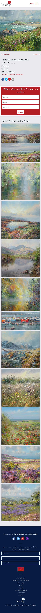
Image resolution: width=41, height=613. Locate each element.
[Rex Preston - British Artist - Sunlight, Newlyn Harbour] (20, 321)
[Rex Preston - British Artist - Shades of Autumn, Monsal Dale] (20, 294)
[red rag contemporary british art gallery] (6, 3)
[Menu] (37, 3)
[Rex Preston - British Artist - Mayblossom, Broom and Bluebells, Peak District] (20, 502)
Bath (31, 534)
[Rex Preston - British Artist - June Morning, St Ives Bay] (20, 152)
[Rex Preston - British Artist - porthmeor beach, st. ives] (20, 30)
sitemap (20, 589)
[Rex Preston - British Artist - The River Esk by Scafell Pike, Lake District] (20, 349)
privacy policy (21, 594)
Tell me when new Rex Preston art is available (20, 91)
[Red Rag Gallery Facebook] (13, 538)
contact (21, 587)
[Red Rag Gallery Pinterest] (22, 538)
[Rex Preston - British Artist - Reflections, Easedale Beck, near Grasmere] (20, 258)
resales (23, 585)
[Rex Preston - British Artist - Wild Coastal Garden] (20, 388)
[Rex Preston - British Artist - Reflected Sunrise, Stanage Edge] (20, 220)
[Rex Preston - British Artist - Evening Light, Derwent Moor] (20, 133)
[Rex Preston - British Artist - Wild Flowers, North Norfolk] (20, 426)
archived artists (24, 582)
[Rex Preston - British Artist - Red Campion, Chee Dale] (20, 181)
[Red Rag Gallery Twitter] (18, 538)
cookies (21, 597)
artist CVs (16, 582)
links (18, 585)
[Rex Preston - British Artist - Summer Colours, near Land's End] (20, 464)
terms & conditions (21, 592)
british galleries (21, 580)
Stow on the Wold (14, 534)
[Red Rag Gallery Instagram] (27, 538)
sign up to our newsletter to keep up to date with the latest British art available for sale (20, 548)
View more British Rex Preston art (12, 74)
